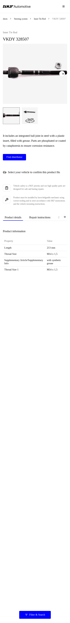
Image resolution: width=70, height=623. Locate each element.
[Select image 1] (11, 115)
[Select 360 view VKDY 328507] (30, 115)
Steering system (20, 19)
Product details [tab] (13, 217)
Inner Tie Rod (40, 19)
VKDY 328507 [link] (59, 19)
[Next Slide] (62, 74)
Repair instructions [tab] (39, 217)
